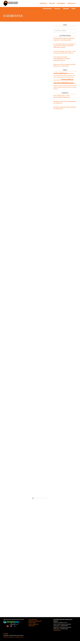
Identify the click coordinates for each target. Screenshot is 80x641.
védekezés (55, 88)
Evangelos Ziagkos (63, 75)
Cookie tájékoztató (33, 624)
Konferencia (47, 8)
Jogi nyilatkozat (32, 619)
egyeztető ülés (71, 73)
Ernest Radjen (56, 75)
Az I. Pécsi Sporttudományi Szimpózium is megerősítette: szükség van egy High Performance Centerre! (64, 45)
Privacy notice (32, 622)
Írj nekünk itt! (57, 630)
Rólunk (52, 3)
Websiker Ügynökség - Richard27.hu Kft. (13, 637)
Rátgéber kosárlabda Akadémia (59, 87)
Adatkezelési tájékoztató (34, 621)
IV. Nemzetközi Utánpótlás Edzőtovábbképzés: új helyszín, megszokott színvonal (61, 58)
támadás (74, 87)
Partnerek (61, 3)
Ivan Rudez (70, 75)
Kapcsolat (71, 3)
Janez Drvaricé (67, 77)
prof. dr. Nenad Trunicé (71, 85)
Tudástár (66, 8)
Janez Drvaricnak (60, 77)
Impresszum (31, 625)
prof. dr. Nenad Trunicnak (61, 85)
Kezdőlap (43, 3)
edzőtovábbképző (60, 73)
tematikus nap (69, 87)
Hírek (73, 8)
